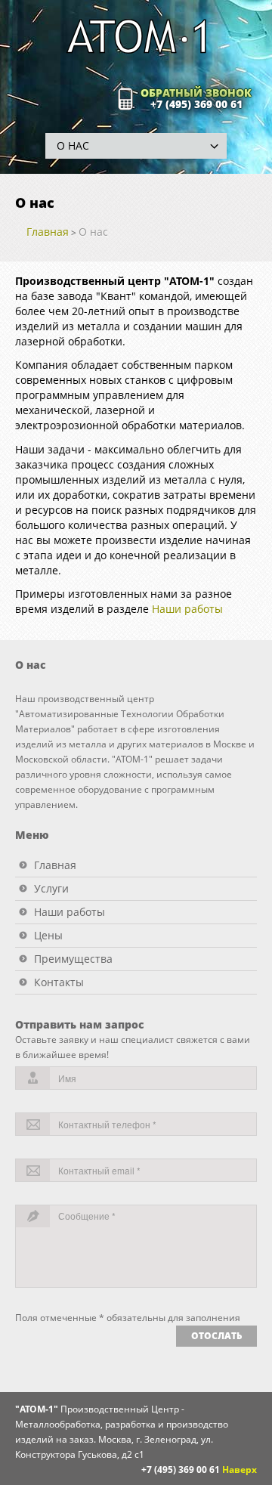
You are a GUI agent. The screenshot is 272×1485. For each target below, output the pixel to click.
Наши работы (187, 609)
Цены (48, 935)
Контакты (59, 982)
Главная (47, 231)
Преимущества (73, 958)
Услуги (51, 888)
